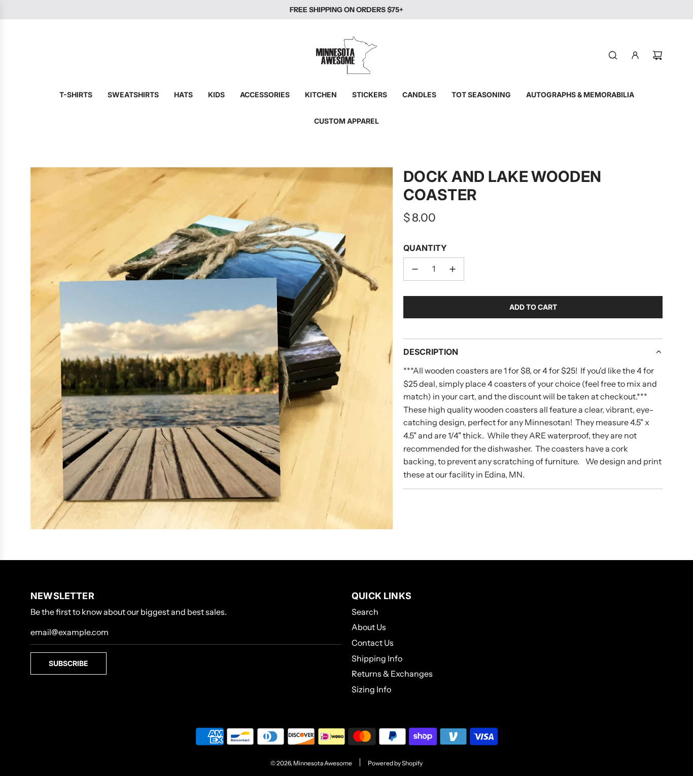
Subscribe (68, 663)
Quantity (425, 248)
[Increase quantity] (452, 269)
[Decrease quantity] (415, 269)
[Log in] (635, 55)
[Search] (613, 55)
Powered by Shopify (395, 763)
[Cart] (657, 55)
